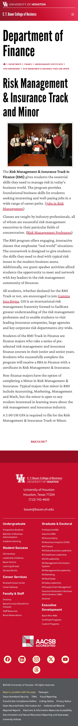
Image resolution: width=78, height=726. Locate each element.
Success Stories (10, 570)
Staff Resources (10, 611)
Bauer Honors (9, 562)
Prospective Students (13, 529)
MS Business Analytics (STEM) (56, 542)
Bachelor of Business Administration (13, 535)
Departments (15, 64)
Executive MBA (49, 534)
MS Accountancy (50, 538)
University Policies (12, 719)
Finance (28, 64)
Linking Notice (46, 701)
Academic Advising (12, 541)
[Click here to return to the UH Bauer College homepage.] (39, 478)
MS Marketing (48, 574)
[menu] (72, 14)
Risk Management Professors (49, 232)
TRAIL (34, 696)
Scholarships (9, 553)
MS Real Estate (48, 578)
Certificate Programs (51, 619)
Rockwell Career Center (14, 583)
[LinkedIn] (22, 659)
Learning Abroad (11, 566)
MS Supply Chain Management (56, 587)
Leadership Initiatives (13, 558)
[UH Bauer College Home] (19, 14)
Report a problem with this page (19, 692)
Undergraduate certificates (49, 64)
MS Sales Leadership (51, 583)
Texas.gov (43, 692)
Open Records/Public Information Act (22, 705)
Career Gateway (10, 587)
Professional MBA (50, 529)
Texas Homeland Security (16, 696)
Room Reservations (12, 615)
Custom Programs (50, 624)
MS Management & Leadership (56, 570)
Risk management (11, 68)
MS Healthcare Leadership (54, 554)
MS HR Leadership (50, 559)
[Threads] (36, 670)
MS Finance (47, 546)
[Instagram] (36, 659)
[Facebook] (7, 659)
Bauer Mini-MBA (49, 615)
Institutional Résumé (54, 705)
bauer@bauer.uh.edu (39, 509)
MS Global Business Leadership (56, 550)
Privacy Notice (63, 701)
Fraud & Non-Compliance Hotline (19, 701)
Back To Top (38, 441)
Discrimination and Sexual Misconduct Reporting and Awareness (35, 715)
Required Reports (11, 710)
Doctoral (46, 598)
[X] (51, 659)
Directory (7, 599)
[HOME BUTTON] (4, 64)
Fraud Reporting (48, 696)
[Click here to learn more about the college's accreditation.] (39, 641)
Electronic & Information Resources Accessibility (47, 710)
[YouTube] (65, 659)
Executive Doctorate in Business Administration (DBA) (57, 593)
